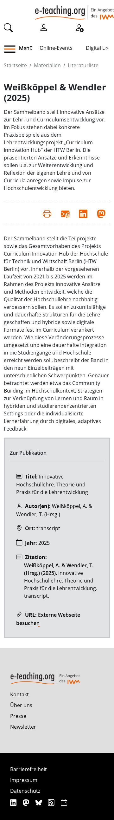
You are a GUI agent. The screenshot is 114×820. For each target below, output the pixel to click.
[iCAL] (64, 802)
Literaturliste (83, 65)
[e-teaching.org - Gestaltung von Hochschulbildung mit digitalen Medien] (74, 10)
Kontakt (19, 694)
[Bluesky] (39, 802)
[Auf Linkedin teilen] (83, 213)
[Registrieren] (79, 27)
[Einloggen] (43, 27)
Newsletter (23, 726)
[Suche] (8, 27)
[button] (12, 49)
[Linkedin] (14, 802)
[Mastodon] (27, 802)
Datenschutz (25, 790)
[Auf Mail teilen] (65, 213)
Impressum (23, 780)
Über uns (21, 705)
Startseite (15, 65)
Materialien (47, 65)
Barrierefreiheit (28, 769)
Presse (18, 716)
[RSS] (52, 802)
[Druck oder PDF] (47, 213)
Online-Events (56, 47)
